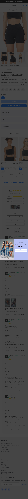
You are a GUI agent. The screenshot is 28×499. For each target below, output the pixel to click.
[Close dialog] (27, 240)
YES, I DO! (21, 249)
